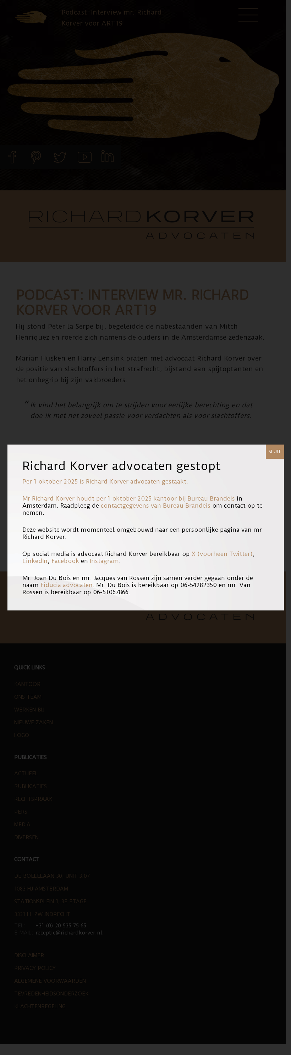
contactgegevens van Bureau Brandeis (155, 505)
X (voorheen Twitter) (222, 553)
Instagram (104, 560)
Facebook (65, 560)
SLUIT (275, 451)
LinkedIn (35, 560)
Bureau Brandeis (211, 498)
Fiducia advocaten (66, 584)
